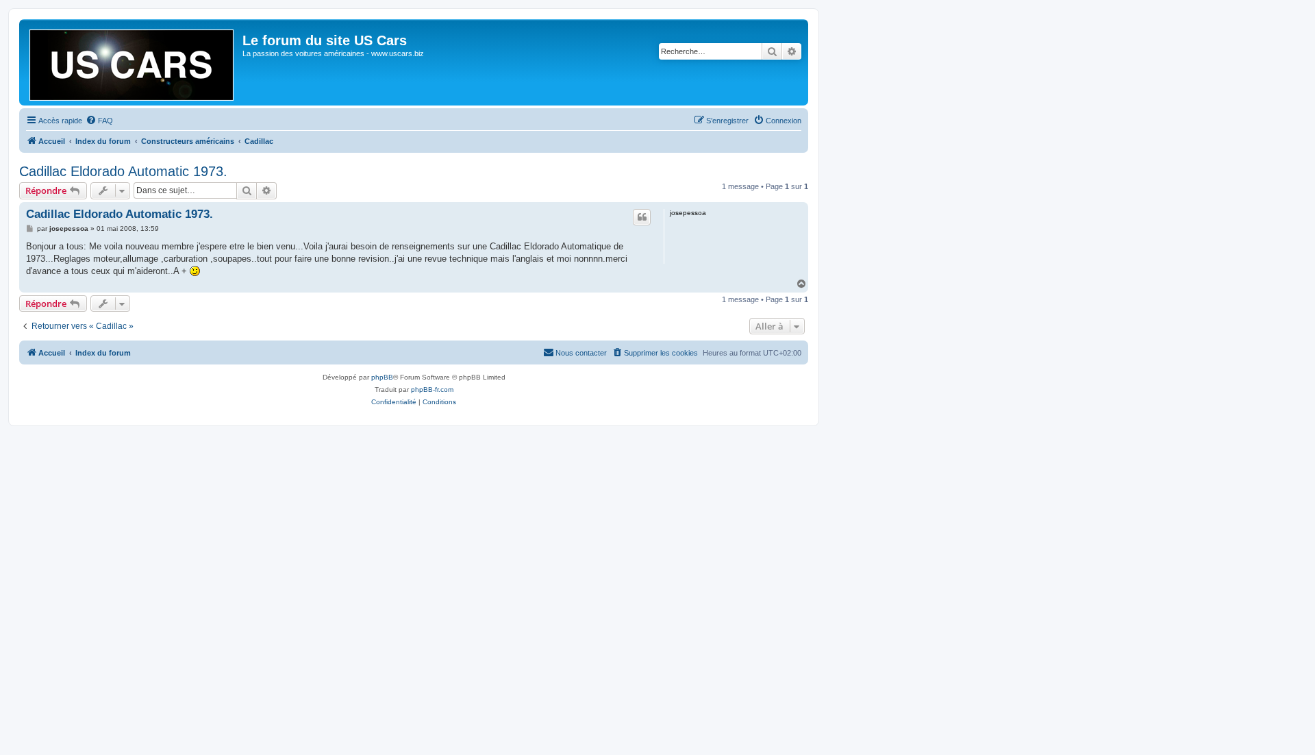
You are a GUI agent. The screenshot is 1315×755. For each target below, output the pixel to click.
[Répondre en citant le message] (642, 217)
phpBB (382, 377)
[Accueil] (132, 62)
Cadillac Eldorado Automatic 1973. (123, 171)
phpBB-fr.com (432, 389)
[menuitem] (99, 120)
